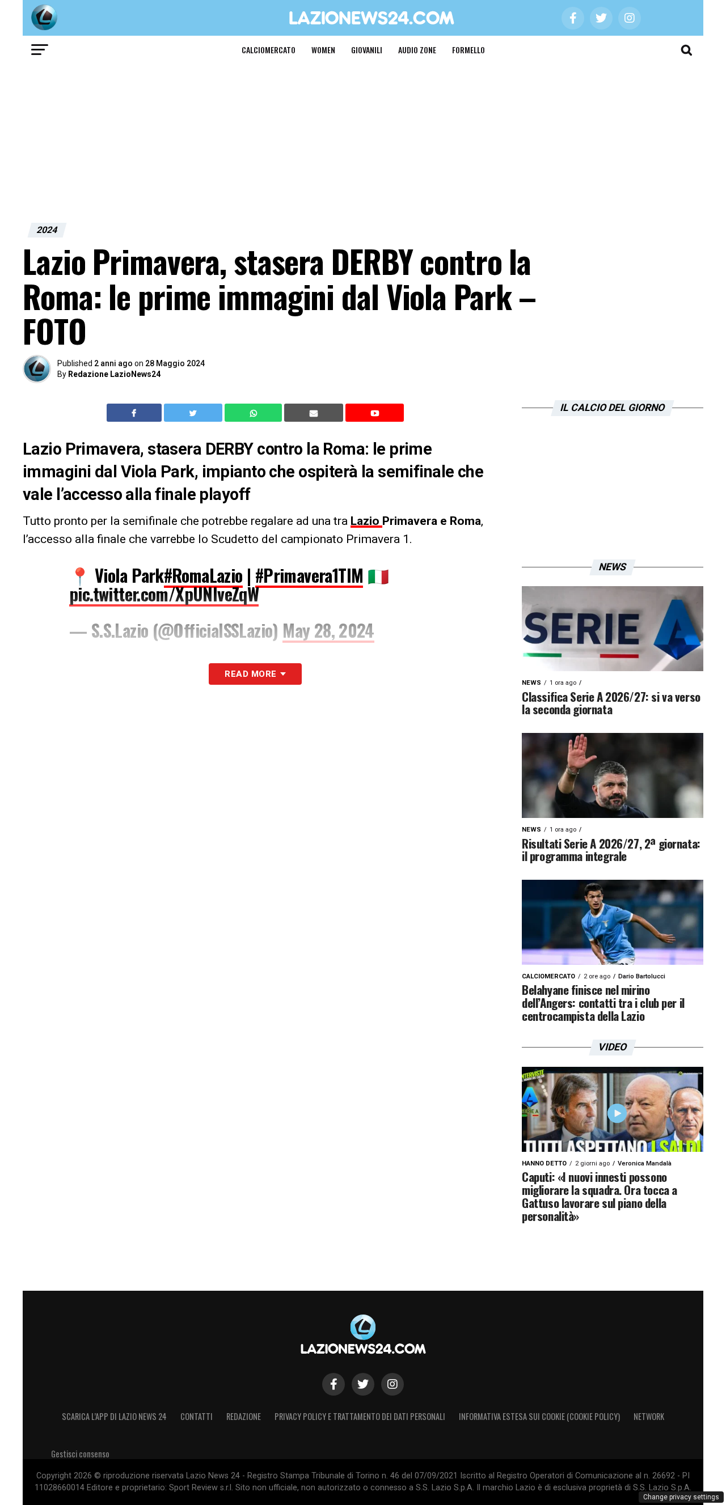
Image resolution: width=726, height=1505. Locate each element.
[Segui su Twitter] (363, 1384)
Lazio (366, 521)
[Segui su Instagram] (392, 1384)
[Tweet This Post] (194, 413)
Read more (250, 674)
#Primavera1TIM (309, 575)
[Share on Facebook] (135, 413)
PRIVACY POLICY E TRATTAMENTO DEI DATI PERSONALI (360, 1416)
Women (323, 50)
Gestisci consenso (80, 1454)
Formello (468, 50)
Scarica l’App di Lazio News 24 (114, 1416)
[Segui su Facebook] (333, 1384)
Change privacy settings (681, 1497)
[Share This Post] (255, 413)
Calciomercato (269, 50)
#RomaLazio (203, 575)
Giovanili (366, 50)
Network (649, 1416)
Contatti (196, 1416)
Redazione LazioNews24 (114, 374)
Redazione (243, 1416)
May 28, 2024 (328, 630)
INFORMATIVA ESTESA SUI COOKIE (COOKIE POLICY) (539, 1416)
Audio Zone (417, 50)
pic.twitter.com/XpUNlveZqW (164, 594)
